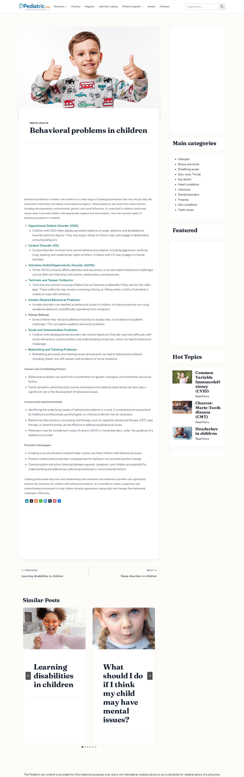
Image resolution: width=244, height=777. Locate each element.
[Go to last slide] (28, 676)
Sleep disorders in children (139, 573)
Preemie (183, 200)
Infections (184, 190)
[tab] (82, 747)
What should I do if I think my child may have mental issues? (123, 693)
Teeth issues (186, 210)
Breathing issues (188, 169)
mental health (39, 123)
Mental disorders (188, 195)
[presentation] (54, 628)
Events (151, 6)
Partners (164, 6)
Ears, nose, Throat (189, 174)
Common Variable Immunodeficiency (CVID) (207, 381)
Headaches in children (206, 431)
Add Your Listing (108, 6)
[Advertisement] (89, 172)
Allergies (184, 159)
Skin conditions (187, 205)
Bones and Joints (188, 164)
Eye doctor (185, 179)
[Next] (150, 676)
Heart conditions (188, 184)
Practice (75, 6)
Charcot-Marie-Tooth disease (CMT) (208, 410)
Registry (89, 6)
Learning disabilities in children (42, 573)
